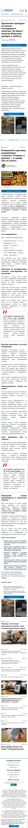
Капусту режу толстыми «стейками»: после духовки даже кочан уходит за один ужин (15, 542)
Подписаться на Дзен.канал (14, 45)
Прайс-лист (13, 767)
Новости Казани (6, 621)
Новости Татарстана (7, 667)
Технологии (5, 696)
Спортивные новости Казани (9, 20)
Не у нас (5, 720)
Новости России (6, 744)
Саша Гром (12, 39)
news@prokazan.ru (13, 774)
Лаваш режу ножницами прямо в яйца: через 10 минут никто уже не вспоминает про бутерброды (15, 548)
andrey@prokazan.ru (13, 765)
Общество (5, 674)
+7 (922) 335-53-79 (13, 772)
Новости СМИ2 (5, 116)
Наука (4, 713)
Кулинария (5, 147)
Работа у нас (13, 777)
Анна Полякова (10, 165)
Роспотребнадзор (6, 426)
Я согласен (14, 826)
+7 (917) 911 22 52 (13, 763)
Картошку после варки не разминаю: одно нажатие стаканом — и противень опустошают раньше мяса (15, 567)
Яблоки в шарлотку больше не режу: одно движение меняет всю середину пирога (15, 561)
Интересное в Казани (7, 658)
